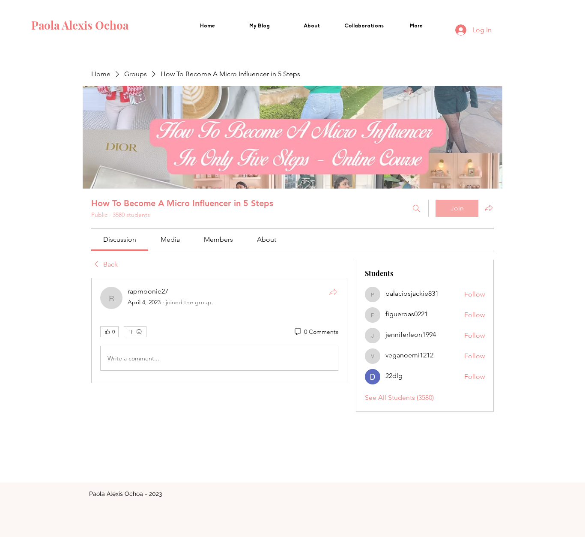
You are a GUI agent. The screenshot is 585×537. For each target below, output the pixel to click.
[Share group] (489, 208)
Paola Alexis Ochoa (81, 25)
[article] (219, 330)
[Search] (416, 208)
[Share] (333, 292)
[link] (119, 239)
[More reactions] (135, 331)
